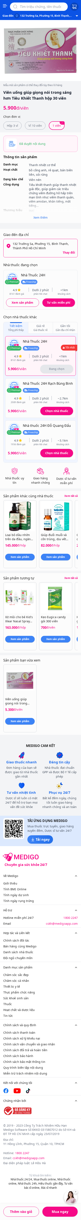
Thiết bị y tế (11, 986)
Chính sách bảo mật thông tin (24, 1062)
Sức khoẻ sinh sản (16, 998)
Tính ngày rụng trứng (18, 901)
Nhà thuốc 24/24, (22, 1179)
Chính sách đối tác (16, 940)
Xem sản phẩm (22, 302)
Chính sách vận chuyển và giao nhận (29, 1044)
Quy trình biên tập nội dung (23, 1068)
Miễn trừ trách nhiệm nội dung (25, 1073)
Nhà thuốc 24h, (28, 1183)
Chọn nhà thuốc (56, 411)
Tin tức (8, 1016)
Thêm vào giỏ (21, 1211)
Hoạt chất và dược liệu (19, 1010)
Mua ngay (60, 1211)
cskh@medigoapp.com (62, 924)
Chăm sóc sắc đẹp (16, 975)
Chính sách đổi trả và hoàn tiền (25, 1050)
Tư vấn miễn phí (58, 302)
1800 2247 (70, 918)
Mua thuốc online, (45, 1179)
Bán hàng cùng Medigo (19, 946)
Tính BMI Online (14, 889)
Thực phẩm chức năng (19, 992)
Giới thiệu (10, 883)
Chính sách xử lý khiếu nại (21, 1038)
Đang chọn (56, 369)
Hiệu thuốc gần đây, (51, 1183)
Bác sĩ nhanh (49, 1188)
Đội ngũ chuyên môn (18, 958)
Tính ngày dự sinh (16, 895)
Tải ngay (43, 839)
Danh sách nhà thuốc (18, 952)
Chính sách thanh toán (19, 1033)
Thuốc (7, 1004)
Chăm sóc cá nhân (16, 981)
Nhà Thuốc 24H (33, 275)
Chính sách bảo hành (18, 1056)
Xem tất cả (71, 496)
